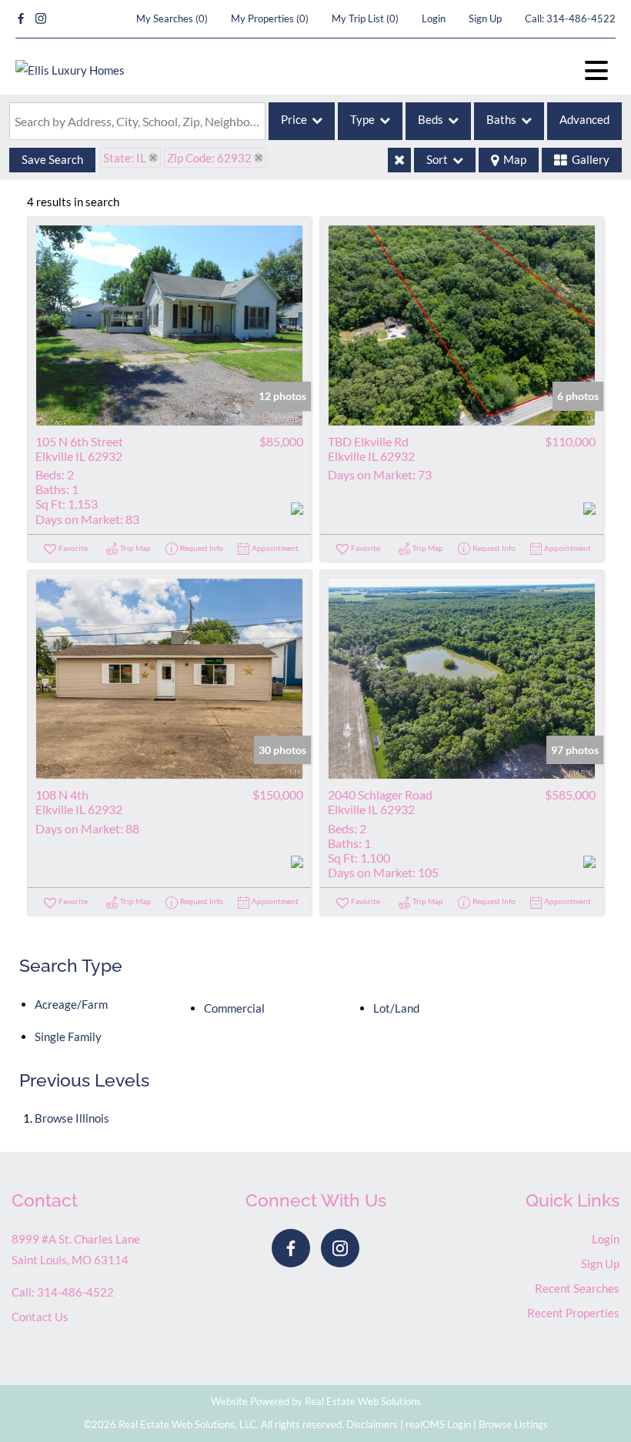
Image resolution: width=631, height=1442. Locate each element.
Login (434, 18)
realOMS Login (438, 1424)
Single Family (68, 1036)
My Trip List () (365, 18)
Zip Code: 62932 (209, 158)
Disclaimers (372, 1424)
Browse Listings (513, 1424)
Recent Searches (577, 1288)
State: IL (124, 158)
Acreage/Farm (71, 1004)
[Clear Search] (399, 160)
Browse (72, 1118)
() (172, 18)
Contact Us (40, 1317)
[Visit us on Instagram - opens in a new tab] (40, 18)
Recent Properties (573, 1313)
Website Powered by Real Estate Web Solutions (316, 1401)
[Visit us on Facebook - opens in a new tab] (20, 18)
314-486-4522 (581, 18)
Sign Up (485, 18)
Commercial (234, 1008)
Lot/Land (396, 1008)
